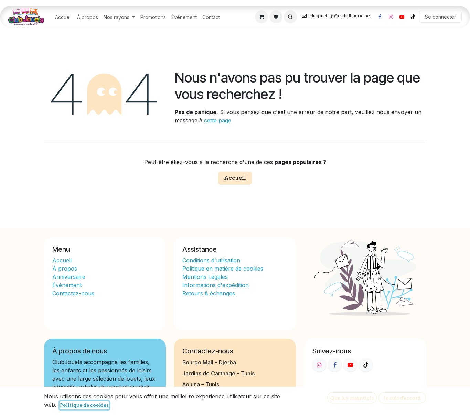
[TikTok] (413, 17)
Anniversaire (68, 276)
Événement (67, 285)
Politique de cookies (84, 405)
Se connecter (440, 17)
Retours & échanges (208, 293)
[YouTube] (402, 17)
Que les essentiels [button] (352, 398)
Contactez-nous (73, 293)
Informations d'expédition (215, 285)
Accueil (235, 178)
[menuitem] (63, 17)
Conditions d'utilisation (211, 260)
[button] (290, 16)
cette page (217, 120)
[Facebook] (380, 17)
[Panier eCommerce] (261, 16)
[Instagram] (391, 17)
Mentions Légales (205, 276)
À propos (65, 268)
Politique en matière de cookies (222, 268)
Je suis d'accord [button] (402, 398)
